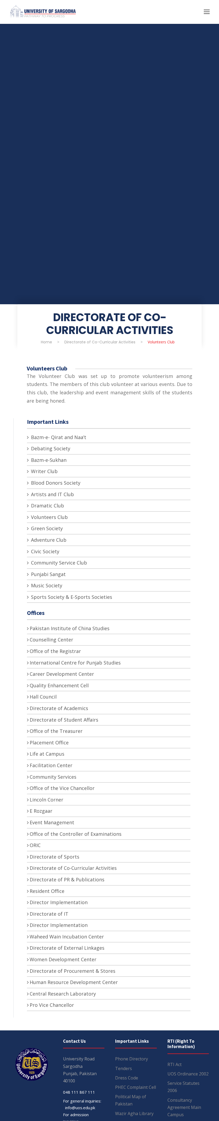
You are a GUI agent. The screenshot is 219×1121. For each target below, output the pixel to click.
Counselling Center (51, 639)
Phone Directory (131, 1059)
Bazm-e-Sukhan (48, 460)
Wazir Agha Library (134, 1113)
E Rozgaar (41, 811)
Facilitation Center (51, 765)
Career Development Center (62, 674)
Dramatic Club (47, 505)
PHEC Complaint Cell (135, 1087)
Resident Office (47, 891)
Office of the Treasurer (56, 731)
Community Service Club (58, 562)
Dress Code (126, 1078)
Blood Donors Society (55, 483)
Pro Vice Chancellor (52, 1005)
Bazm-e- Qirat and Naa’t (58, 437)
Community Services (53, 777)
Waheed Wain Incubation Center (67, 936)
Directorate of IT (49, 914)
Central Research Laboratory (63, 993)
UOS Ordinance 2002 (188, 1074)
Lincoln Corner (46, 799)
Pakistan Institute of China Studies (70, 628)
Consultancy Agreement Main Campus (184, 1107)
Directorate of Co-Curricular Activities (73, 868)
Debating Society (50, 448)
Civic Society (44, 551)
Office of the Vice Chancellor (62, 788)
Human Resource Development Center (74, 982)
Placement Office (49, 742)
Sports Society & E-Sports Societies (71, 597)
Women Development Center (63, 959)
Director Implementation (59, 902)
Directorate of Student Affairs (64, 720)
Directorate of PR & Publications (67, 879)
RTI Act (174, 1064)
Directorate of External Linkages (67, 948)
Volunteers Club (49, 517)
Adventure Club (48, 540)
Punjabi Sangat (48, 574)
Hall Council (43, 696)
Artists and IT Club (52, 494)
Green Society (46, 528)
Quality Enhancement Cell (59, 685)
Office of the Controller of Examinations (76, 834)
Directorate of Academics (59, 708)
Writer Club (44, 471)
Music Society (46, 585)
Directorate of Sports (54, 856)
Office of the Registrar (55, 651)
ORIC (35, 845)
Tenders (123, 1068)
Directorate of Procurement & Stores (72, 971)
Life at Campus (47, 754)
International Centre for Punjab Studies (75, 662)
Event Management (52, 822)
